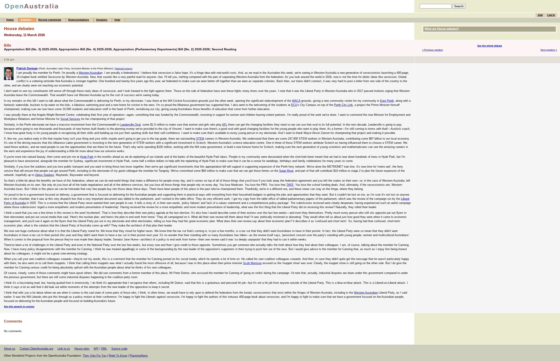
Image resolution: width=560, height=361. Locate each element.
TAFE (290, 184)
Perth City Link (343, 105)
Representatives (78, 19)
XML (104, 348)
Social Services (70, 119)
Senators (101, 19)
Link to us (64, 348)
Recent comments (49, 19)
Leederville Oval (130, 124)
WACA (296, 100)
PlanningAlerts (139, 355)
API (96, 348)
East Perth (387, 100)
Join (540, 15)
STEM (200, 138)
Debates (26, 19)
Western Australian (366, 292)
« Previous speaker (432, 50)
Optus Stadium (44, 175)
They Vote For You (94, 355)
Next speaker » (549, 50)
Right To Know (118, 355)
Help (117, 19)
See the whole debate (489, 45)
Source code (119, 348)
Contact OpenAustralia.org (36, 348)
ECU (294, 105)
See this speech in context (19, 306)
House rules (81, 348)
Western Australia (90, 72)
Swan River (286, 170)
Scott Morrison (252, 263)
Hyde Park (86, 156)
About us (9, 348)
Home (10, 19)
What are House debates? (442, 28)
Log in (551, 15)
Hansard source (123, 68)
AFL (224, 124)
